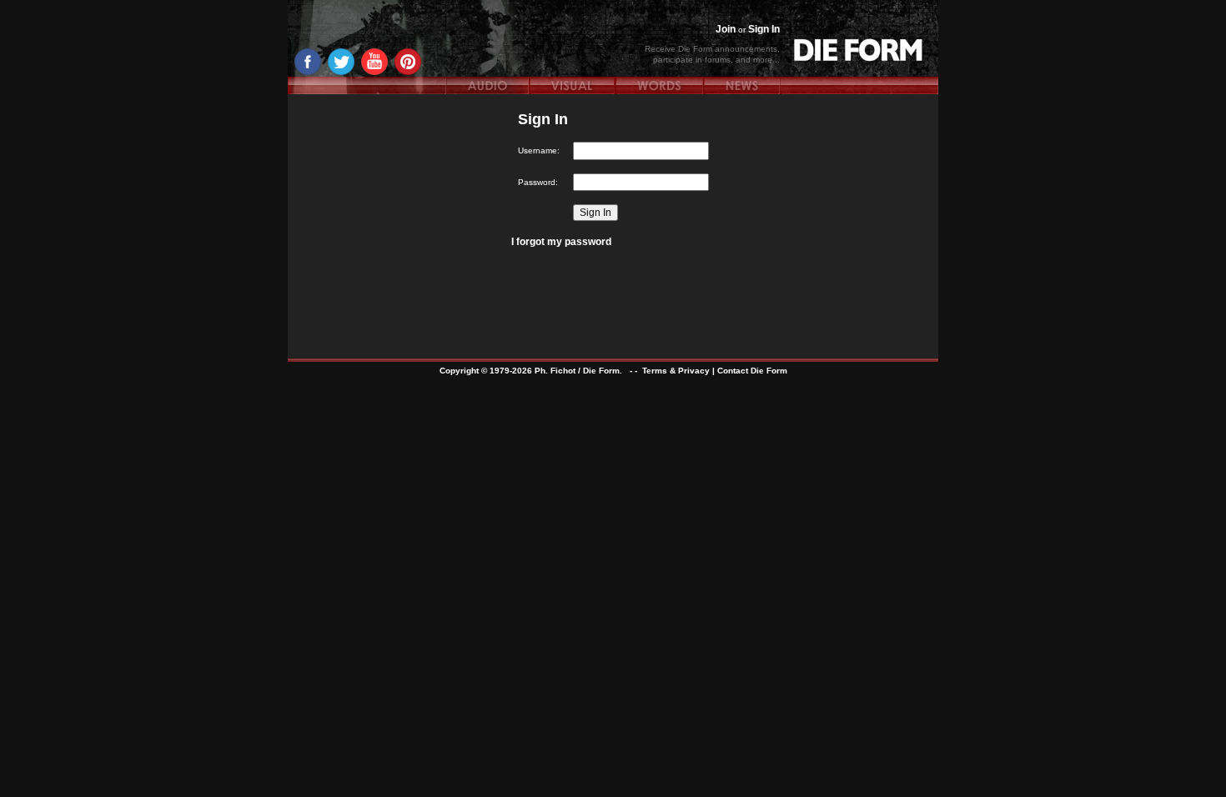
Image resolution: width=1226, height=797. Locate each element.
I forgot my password (561, 242)
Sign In (764, 29)
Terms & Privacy (676, 370)
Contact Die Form (752, 370)
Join (726, 29)
